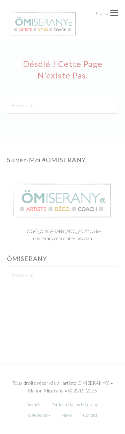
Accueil (33, 404)
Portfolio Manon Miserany (74, 404)
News (67, 415)
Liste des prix (39, 415)
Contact (90, 415)
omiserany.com (77, 238)
